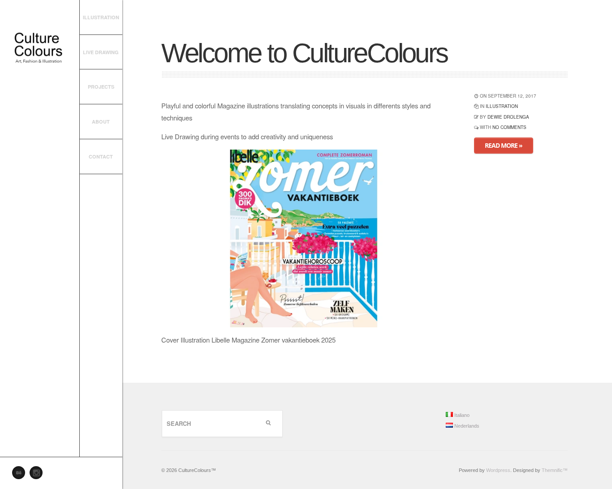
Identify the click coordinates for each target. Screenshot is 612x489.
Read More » (503, 145)
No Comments (509, 127)
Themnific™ (555, 470)
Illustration (502, 106)
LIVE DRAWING (101, 52)
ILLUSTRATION (101, 17)
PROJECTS (101, 86)
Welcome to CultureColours (304, 53)
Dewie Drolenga (508, 117)
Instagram (38, 475)
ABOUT (101, 121)
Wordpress (498, 470)
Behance (21, 475)
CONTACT (101, 156)
